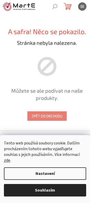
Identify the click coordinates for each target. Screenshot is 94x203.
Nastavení (45, 173)
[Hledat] (55, 6)
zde (7, 160)
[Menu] (82, 6)
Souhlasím (45, 190)
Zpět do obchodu (47, 116)
